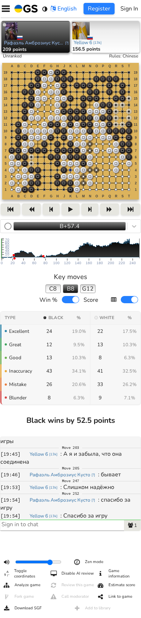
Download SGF (28, 608)
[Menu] (6, 8)
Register (99, 9)
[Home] (25, 8)
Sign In (129, 9)
